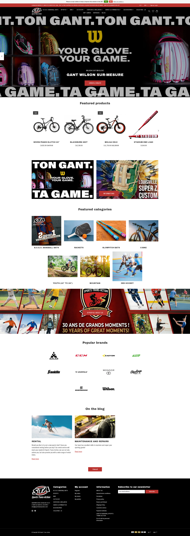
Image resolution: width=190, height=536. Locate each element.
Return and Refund (101, 502)
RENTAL (36, 441)
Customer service (101, 508)
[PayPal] (136, 532)
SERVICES (96, 13)
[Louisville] (81, 372)
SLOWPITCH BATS (111, 248)
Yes (106, 1)
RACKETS (79, 248)
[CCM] (81, 356)
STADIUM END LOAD (143, 142)
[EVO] (136, 356)
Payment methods (101, 511)
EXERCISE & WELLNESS (60, 502)
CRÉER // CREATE (95, 83)
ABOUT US (99, 491)
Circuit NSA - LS (141, 10)
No (111, 1)
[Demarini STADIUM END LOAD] (143, 124)
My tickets (77, 496)
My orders (77, 493)
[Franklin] (53, 372)
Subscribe (152, 492)
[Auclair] (53, 356)
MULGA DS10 (111, 142)
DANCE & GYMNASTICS (60, 505)
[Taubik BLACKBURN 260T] (79, 124)
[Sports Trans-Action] (37, 11)
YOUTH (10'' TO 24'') (62, 283)
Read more (35, 459)
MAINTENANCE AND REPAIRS (92, 441)
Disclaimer (99, 496)
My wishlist (78, 499)
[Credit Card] (132, 532)
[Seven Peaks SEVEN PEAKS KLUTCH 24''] (46, 124)
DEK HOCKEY (127, 283)
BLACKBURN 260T (79, 142)
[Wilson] (108, 389)
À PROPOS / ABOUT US (95, 313)
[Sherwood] (81, 389)
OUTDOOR (56, 499)
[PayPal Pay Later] (139, 532)
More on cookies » (119, 1)
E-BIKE (143, 248)
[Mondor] (108, 372)
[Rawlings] (136, 372)
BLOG (103, 13)
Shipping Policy (100, 505)
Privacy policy (100, 499)
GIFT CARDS (87, 13)
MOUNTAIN (95, 283)
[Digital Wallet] (143, 532)
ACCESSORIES (57, 508)
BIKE (54, 496)
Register (77, 491)
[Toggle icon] (149, 11)
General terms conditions (103, 493)
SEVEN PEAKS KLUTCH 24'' (46, 142)
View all (95, 469)
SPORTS (55, 493)
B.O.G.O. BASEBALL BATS (50, 10)
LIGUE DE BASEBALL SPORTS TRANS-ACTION (104, 515)
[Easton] (108, 356)
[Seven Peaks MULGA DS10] (111, 124)
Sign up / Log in (154, 5)
